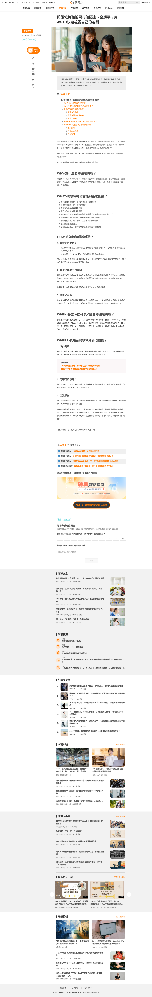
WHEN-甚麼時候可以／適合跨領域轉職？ (80, 122)
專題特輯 (62, 8)
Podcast (108, 8)
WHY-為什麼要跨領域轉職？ (75, 103)
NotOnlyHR (65, 94)
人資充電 (74, 8)
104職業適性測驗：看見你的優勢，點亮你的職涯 (80, 366)
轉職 (24, 40)
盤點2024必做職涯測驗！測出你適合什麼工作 (79, 369)
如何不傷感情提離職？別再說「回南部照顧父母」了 (93, 456)
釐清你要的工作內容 (76, 115)
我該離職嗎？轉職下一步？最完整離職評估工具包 (93, 466)
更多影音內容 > (119, 877)
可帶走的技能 (73, 131)
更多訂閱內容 (120, 744)
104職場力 (63, 445)
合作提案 (75, 988)
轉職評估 (32, 40)
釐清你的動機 (73, 112)
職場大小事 (50, 8)
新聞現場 (97, 8)
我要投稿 (63, 988)
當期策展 (120, 8)
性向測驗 (71, 128)
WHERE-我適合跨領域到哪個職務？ (78, 125)
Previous (52, 894)
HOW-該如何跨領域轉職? (74, 109)
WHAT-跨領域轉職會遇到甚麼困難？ (78, 106)
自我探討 (71, 134)
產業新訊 (26, 8)
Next (129, 894)
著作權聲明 (88, 988)
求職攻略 (37, 8)
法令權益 (85, 8)
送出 (91, 561)
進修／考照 (72, 118)
